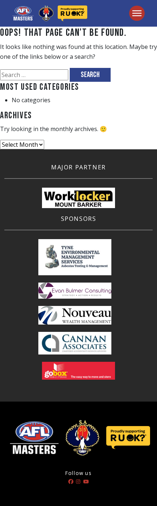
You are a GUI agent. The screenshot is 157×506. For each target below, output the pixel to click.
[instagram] (78, 481)
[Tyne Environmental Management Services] (74, 260)
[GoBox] (78, 374)
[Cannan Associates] (74, 346)
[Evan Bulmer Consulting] (74, 294)
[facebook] (70, 481)
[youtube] (86, 481)
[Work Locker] (78, 201)
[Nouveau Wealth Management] (74, 318)
